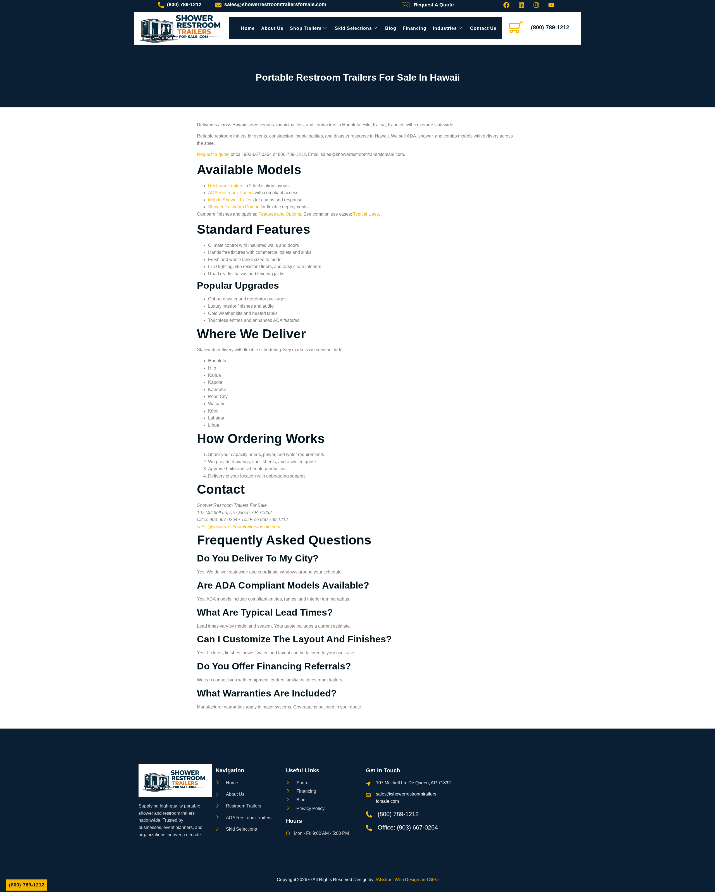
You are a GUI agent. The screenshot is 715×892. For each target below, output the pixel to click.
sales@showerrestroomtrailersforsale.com (238, 526)
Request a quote (213, 154)
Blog (390, 28)
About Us (272, 28)
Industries (445, 28)
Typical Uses (366, 214)
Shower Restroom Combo (233, 206)
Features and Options (279, 214)
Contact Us (483, 28)
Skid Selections (353, 28)
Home (248, 28)
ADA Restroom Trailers (231, 192)
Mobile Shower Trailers (231, 199)
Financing (414, 28)
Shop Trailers (306, 28)
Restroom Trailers (225, 185)
